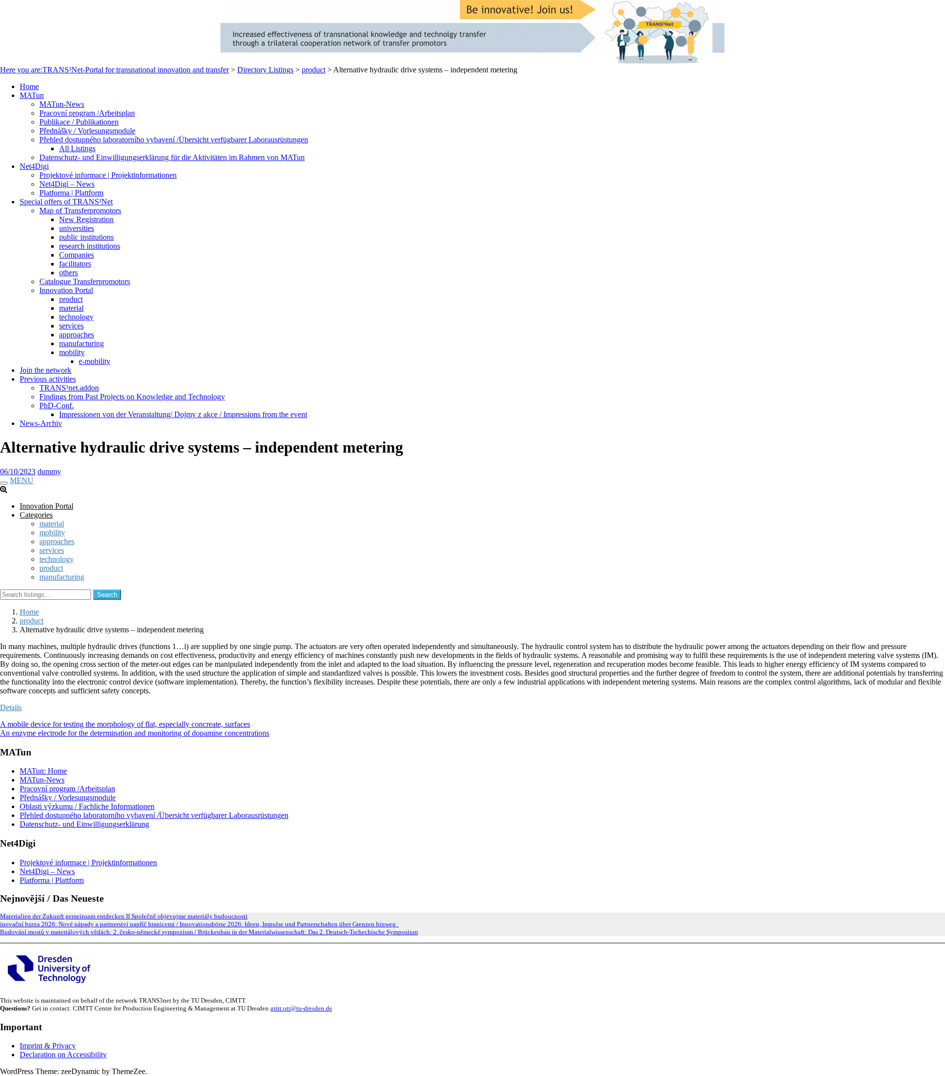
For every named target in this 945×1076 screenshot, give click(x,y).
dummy (49, 471)
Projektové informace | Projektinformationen (108, 175)
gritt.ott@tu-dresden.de (301, 1008)
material (71, 308)
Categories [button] (36, 515)
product (71, 299)
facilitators (75, 264)
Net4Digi (34, 166)
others (68, 272)
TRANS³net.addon (69, 388)
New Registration (86, 219)
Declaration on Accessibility (63, 1054)
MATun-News (61, 104)
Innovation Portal (66, 290)
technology (76, 317)
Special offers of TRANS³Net (66, 201)
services (71, 326)
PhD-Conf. (56, 405)
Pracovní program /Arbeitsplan (87, 113)
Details (11, 707)
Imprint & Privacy (48, 1046)
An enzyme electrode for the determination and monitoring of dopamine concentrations (134, 733)
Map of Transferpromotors (80, 210)
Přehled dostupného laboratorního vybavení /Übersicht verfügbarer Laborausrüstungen (173, 139)
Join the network (45, 370)
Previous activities (48, 379)
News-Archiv (41, 423)
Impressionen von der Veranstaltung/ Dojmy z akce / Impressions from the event (183, 414)
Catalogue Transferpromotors (84, 281)
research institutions (89, 246)
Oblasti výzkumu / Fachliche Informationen (87, 806)
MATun (32, 95)
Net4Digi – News (66, 184)
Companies (76, 255)
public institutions (86, 237)
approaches (76, 334)
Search (107, 594)
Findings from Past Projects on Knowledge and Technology (132, 396)
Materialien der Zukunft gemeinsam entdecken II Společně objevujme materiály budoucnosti (124, 916)
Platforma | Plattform (71, 193)
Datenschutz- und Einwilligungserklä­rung (84, 824)
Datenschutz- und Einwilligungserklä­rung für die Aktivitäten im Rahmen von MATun (172, 157)
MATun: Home (43, 771)
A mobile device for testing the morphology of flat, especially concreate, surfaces (125, 724)
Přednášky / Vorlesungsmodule (87, 131)
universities (76, 228)
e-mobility (94, 361)
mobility (72, 352)
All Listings (77, 148)
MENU (21, 480)
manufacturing (81, 343)
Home (29, 86)
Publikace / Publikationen (79, 122)
